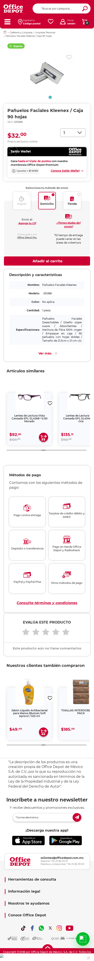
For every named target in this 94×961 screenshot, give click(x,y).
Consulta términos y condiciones (47, 603)
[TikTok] (23, 928)
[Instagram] (59, 928)
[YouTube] (69, 928)
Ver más (44, 353)
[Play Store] (65, 841)
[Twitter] (50, 928)
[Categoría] (7, 21)
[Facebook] (32, 928)
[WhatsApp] (41, 928)
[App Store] (28, 841)
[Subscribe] (77, 817)
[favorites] (51, 21)
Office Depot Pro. (27, 237)
